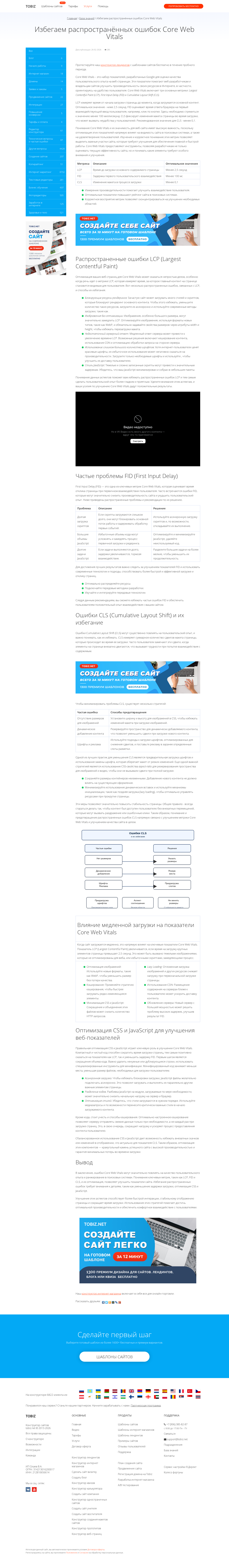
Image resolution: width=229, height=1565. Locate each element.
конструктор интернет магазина (101, 1293)
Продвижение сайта (130, 1468)
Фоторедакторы (37, 195)
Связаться (169, 1433)
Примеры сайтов (128, 1441)
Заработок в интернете (35, 204)
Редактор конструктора (36, 130)
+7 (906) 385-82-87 (177, 1424)
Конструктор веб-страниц (87, 1534)
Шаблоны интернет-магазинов (136, 1429)
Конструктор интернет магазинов (85, 1464)
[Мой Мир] (113, 1301)
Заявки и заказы (37, 89)
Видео (75, 1429)
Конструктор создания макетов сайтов (90, 1521)
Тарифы (73, 6)
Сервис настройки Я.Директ (180, 1467)
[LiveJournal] (116, 1301)
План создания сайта (130, 1463)
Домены (33, 81)
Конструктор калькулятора (87, 1488)
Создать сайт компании (85, 1494)
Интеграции (35, 104)
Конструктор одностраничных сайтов (89, 1501)
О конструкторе (35, 1439)
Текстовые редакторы (41, 179)
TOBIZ (31, 6)
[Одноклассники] (110, 1301)
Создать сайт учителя (84, 1508)
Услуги (88, 6)
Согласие (83, 1552)
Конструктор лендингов (86, 1457)
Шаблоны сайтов (51, 6)
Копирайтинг (36, 164)
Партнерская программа (146, 1405)
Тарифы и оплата (38, 121)
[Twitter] (106, 1301)
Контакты (169, 1455)
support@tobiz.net (177, 1439)
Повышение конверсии (35, 113)
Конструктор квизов (83, 1483)
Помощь (103, 6)
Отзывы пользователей (132, 1446)
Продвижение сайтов (40, 96)
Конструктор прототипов (86, 1528)
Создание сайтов (38, 156)
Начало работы (37, 65)
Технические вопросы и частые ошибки (41, 140)
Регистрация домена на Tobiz (135, 1474)
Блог (31, 58)
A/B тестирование (128, 1485)
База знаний (86, 18)
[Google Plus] (119, 1301)
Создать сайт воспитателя (87, 1514)
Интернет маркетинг (40, 172)
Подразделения (173, 1444)
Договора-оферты (96, 1549)
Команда (31, 1455)
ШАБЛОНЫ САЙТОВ (114, 1356)
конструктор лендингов (115, 65)
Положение (71, 1552)
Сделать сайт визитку (84, 1472)
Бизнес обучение (38, 187)
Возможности (33, 1444)
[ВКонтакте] (103, 1301)
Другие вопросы (38, 148)
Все (31, 50)
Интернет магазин (39, 73)
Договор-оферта (81, 1446)
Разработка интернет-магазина (136, 1479)
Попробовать (184, 6)
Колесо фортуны (173, 1472)
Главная (72, 18)
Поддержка (124, 1452)
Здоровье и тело (38, 212)
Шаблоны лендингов (130, 1435)
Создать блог (79, 1477)
